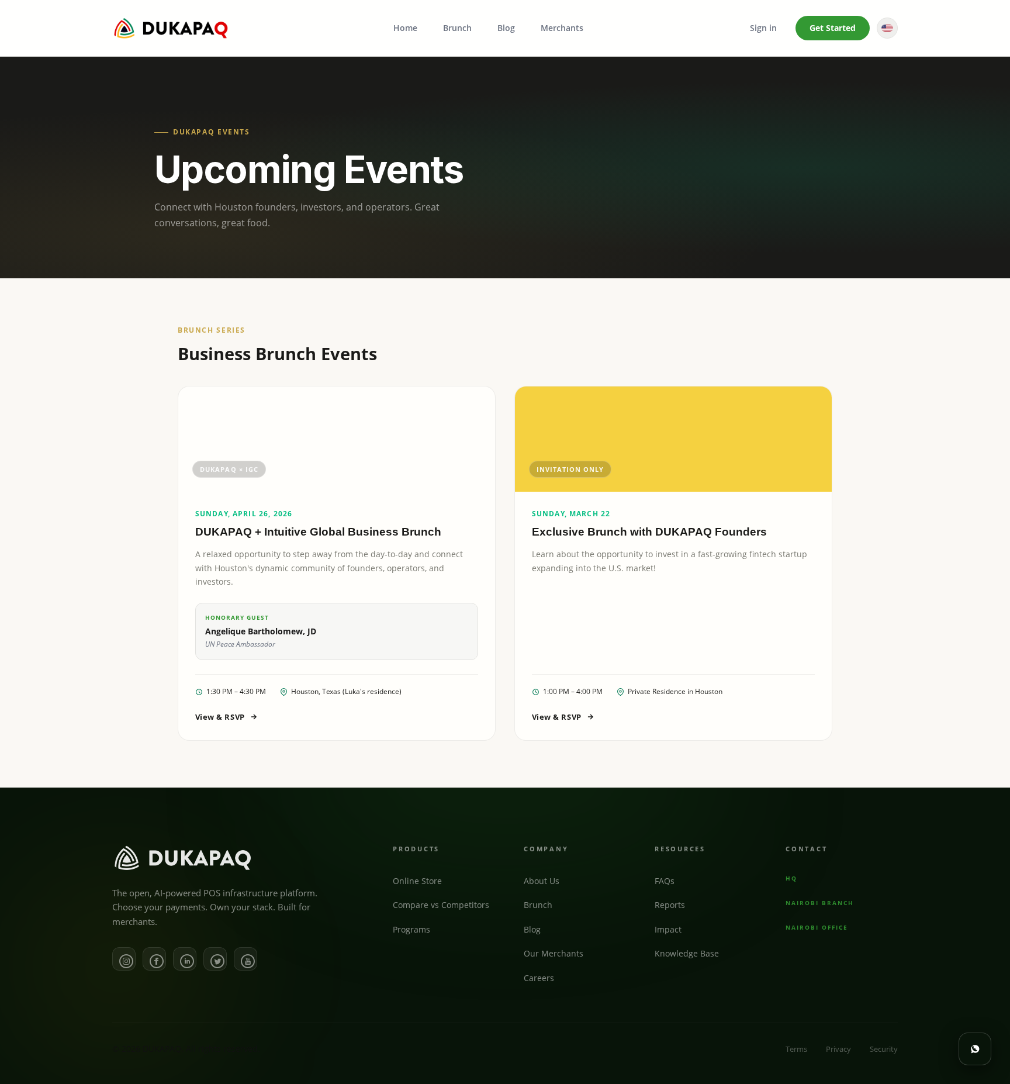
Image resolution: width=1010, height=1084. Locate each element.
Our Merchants (553, 953)
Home (405, 27)
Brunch (457, 27)
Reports (670, 904)
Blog (506, 27)
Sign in (763, 27)
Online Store (417, 880)
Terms (796, 1049)
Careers (539, 977)
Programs (411, 929)
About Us (541, 880)
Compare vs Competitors (441, 904)
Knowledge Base (687, 953)
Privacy (838, 1049)
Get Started (833, 27)
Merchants (562, 27)
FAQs (665, 880)
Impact (668, 929)
